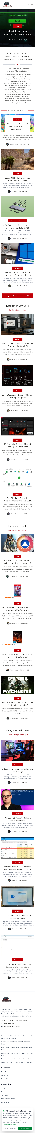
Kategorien (6, 1084)
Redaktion (5, 1068)
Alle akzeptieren (25, 1128)
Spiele (17, 26)
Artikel (4, 1032)
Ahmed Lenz (5, 1075)
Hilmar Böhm (5, 1079)
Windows (17, 268)
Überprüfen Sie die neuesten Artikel (17, 296)
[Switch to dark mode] (28, 4)
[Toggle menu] (32, 5)
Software (17, 339)
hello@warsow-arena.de (12, 1026)
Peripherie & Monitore (17, 221)
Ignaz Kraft (4, 1072)
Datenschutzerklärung (9, 1124)
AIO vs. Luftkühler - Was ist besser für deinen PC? (17, 1062)
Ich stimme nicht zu (10, 1128)
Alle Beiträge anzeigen (17, 310)
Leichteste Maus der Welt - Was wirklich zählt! (16, 1059)
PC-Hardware (5, 1102)
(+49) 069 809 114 (9, 1023)
